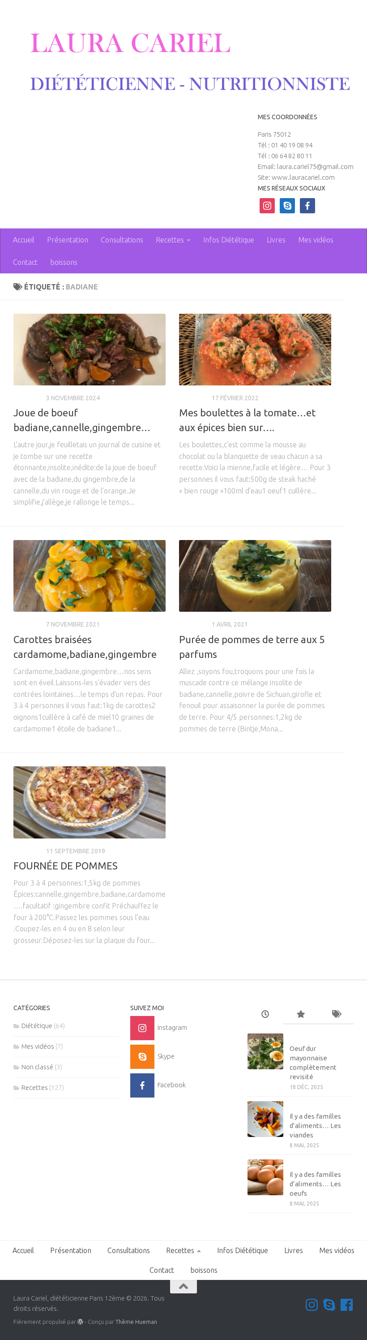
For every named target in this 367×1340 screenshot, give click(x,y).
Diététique (36, 1025)
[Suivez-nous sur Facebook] (347, 1305)
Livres (276, 240)
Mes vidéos (315, 240)
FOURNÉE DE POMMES (65, 865)
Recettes (170, 240)
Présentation (67, 240)
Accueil (23, 240)
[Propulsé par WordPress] (80, 1322)
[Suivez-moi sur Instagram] (312, 1305)
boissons (63, 262)
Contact (25, 262)
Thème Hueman (136, 1321)
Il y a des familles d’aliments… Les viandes (315, 1125)
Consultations (122, 240)
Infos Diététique (228, 240)
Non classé (37, 1067)
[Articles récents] (265, 1014)
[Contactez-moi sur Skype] (329, 1305)
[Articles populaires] (300, 1014)
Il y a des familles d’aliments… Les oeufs (315, 1184)
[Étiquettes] (336, 1014)
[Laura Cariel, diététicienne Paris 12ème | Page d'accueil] (183, 62)
